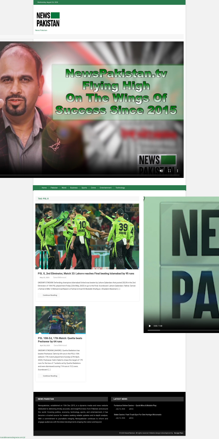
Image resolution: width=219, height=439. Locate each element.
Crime (93, 188)
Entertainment (106, 188)
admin (131, 409)
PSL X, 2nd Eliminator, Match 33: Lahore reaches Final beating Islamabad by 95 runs (86, 273)
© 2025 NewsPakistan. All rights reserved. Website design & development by (146, 433)
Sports (84, 188)
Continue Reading (50, 295)
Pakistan (54, 188)
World (64, 188)
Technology (120, 188)
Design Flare (178, 433)
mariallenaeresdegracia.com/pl (12, 437)
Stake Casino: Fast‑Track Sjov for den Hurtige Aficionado (137, 415)
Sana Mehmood (59, 277)
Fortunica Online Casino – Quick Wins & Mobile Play (135, 406)
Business (74, 188)
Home (44, 188)
